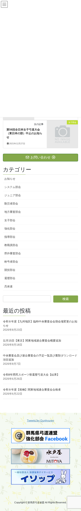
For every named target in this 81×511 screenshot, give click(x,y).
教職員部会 (11, 245)
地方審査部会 (12, 211)
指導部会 (9, 236)
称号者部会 (11, 261)
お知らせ (9, 178)
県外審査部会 (12, 253)
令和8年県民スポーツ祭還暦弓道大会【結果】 (31, 374)
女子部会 (9, 220)
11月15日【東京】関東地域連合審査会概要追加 (32, 340)
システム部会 (12, 187)
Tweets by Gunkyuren (40, 420)
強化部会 (9, 228)
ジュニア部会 (12, 195)
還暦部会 (9, 278)
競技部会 (9, 269)
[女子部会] (62, 129)
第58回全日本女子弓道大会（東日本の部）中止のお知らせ (24, 133)
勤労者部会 (11, 203)
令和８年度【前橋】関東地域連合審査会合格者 (32, 389)
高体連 (8, 286)
